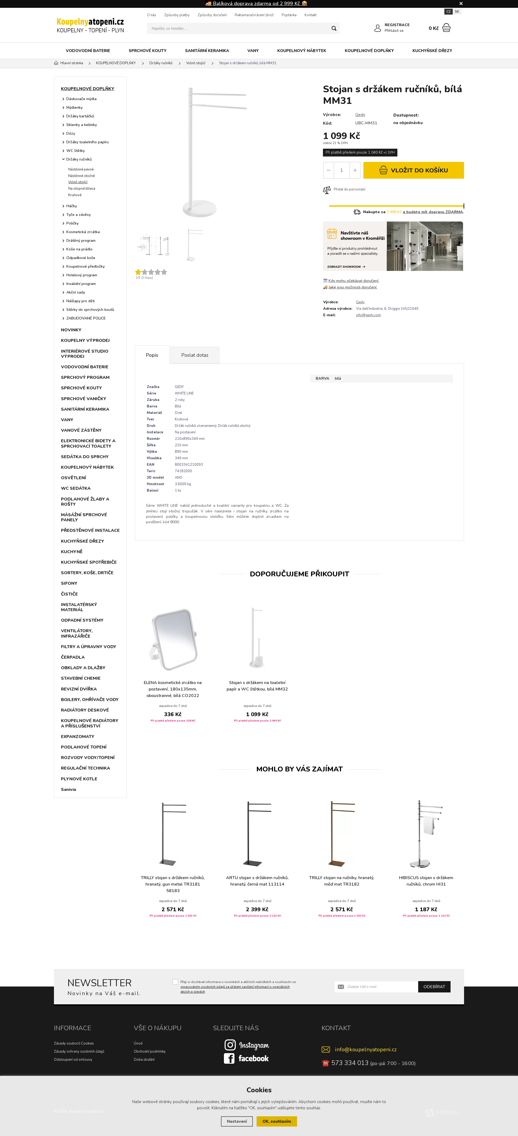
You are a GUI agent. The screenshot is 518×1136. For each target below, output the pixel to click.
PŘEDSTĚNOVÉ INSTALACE (90, 530)
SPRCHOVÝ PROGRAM (85, 377)
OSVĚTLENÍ (73, 478)
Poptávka (289, 15)
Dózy (70, 133)
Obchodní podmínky (150, 1051)
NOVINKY (71, 330)
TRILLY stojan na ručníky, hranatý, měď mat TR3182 (341, 881)
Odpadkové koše (80, 257)
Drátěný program (81, 240)
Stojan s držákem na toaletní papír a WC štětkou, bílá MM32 (257, 686)
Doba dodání (144, 1059)
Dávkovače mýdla (81, 98)
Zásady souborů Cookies (74, 1043)
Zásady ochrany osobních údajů (79, 1051)
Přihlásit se (394, 30)
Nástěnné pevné (81, 169)
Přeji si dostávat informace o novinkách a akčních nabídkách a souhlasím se (238, 987)
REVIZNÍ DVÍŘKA (79, 689)
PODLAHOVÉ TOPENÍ (84, 747)
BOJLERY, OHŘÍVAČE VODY (90, 700)
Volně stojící (77, 182)
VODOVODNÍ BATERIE (88, 50)
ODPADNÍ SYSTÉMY (82, 620)
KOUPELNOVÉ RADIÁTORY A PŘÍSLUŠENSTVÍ (89, 723)
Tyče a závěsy (78, 214)
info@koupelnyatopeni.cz (366, 1049)
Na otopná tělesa (81, 188)
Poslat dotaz (194, 355)
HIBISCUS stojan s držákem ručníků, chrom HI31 (426, 881)
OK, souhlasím (277, 1121)
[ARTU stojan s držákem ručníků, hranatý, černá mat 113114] (257, 834)
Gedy (360, 114)
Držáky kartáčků (80, 116)
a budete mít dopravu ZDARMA (433, 212)
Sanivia (68, 790)
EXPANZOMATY (77, 737)
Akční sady (75, 292)
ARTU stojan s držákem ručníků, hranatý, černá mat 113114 (257, 881)
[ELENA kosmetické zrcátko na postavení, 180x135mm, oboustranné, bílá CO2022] (173, 639)
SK (457, 11)
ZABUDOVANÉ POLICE (86, 318)
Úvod (138, 1043)
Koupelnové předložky (85, 266)
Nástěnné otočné (81, 176)
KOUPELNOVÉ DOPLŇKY (369, 50)
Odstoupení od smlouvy (73, 1059)
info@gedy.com (368, 315)
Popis (152, 355)
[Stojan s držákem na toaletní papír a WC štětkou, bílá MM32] (257, 639)
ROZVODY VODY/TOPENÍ (88, 758)
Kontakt (310, 15)
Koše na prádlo (79, 249)
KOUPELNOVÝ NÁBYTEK (301, 50)
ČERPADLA (73, 657)
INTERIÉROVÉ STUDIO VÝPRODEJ (84, 353)
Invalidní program (81, 283)
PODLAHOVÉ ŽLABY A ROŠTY (85, 501)
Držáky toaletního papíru (87, 142)
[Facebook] (247, 1058)
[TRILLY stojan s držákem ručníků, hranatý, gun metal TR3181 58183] (173, 834)
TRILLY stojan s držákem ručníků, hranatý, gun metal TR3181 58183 (173, 884)
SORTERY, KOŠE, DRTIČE (87, 573)
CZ (449, 11)
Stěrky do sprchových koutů (90, 309)
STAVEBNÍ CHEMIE (81, 678)
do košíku (419, 170)
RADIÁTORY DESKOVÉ (85, 710)
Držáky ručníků (79, 159)
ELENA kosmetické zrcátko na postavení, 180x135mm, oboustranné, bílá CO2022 (173, 689)
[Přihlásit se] (377, 28)
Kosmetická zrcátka (83, 231)
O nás (151, 15)
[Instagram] (247, 1044)
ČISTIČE (69, 594)
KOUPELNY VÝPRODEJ (85, 340)
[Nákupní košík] (446, 27)
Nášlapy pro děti (80, 301)
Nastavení (237, 1121)
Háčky (71, 206)
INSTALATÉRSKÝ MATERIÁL (79, 607)
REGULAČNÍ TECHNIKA (85, 768)
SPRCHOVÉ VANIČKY (83, 399)
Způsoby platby (177, 15)
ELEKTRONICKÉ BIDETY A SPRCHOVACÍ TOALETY (88, 443)
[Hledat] (334, 28)
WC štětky (75, 150)
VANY (253, 50)
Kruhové (74, 195)
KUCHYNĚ (72, 552)
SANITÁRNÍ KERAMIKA (207, 50)
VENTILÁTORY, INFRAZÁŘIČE (77, 633)
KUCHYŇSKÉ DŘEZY (432, 50)
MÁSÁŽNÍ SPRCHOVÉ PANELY (84, 517)
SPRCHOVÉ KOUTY (147, 50)
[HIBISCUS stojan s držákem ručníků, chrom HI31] (426, 834)
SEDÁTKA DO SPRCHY (85, 457)
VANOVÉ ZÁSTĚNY (81, 430)
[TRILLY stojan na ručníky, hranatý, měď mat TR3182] (341, 834)
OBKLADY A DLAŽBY (83, 668)
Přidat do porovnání (349, 189)
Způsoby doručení (212, 15)
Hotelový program (81, 275)
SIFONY (69, 583)
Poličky (72, 223)
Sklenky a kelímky (81, 124)
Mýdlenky (74, 107)
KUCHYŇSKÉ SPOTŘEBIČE (89, 562)
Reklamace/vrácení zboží (254, 15)
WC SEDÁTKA (76, 488)
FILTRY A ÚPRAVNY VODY (88, 647)
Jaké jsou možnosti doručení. (353, 287)
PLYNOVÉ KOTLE (79, 779)
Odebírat (434, 987)
